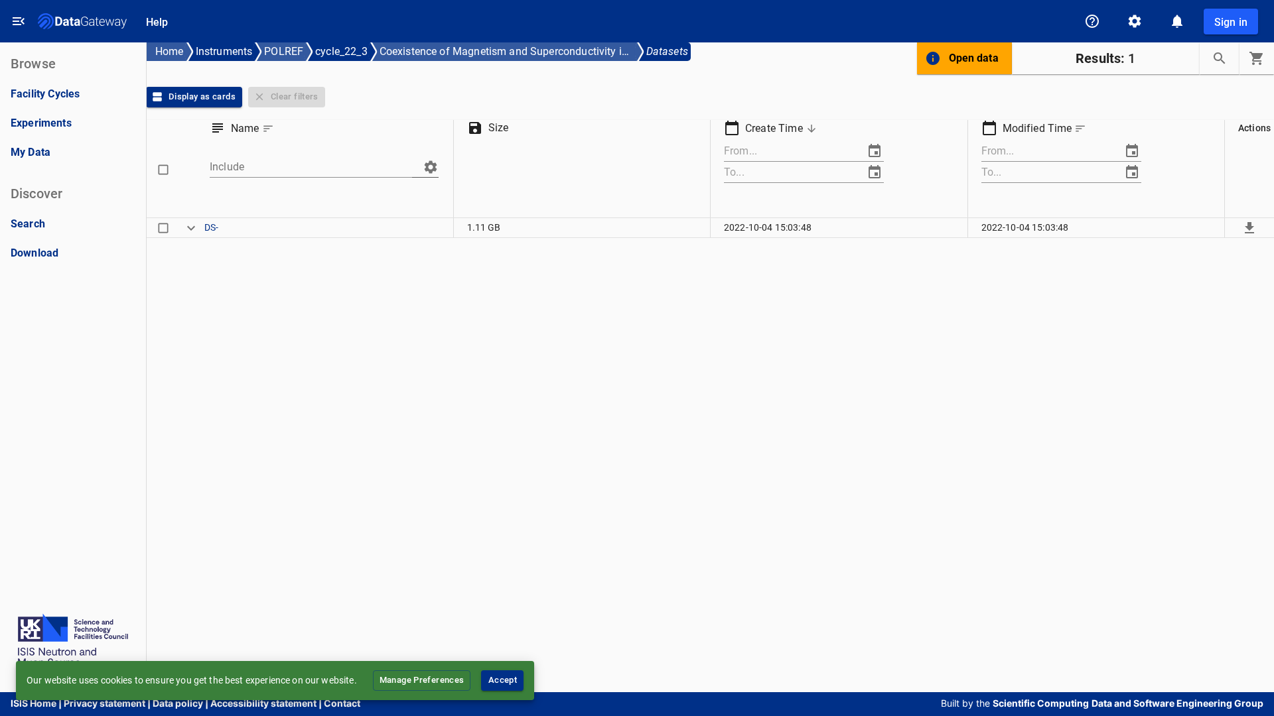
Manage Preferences (422, 680)
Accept (502, 680)
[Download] (1249, 227)
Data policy (178, 703)
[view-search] (1220, 58)
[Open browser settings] (1135, 21)
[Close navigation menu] (19, 21)
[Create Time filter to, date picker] (874, 172)
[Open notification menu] (1177, 21)
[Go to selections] (1256, 58)
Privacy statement (104, 703)
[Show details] (191, 227)
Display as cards (202, 96)
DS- (211, 227)
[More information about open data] (933, 58)
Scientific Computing (1041, 703)
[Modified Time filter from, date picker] (1132, 151)
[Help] (1092, 21)
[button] (254, 129)
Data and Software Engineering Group (1177, 703)
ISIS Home (33, 703)
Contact (342, 703)
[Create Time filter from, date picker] (874, 151)
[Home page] (82, 21)
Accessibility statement (263, 703)
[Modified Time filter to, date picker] (1132, 172)
